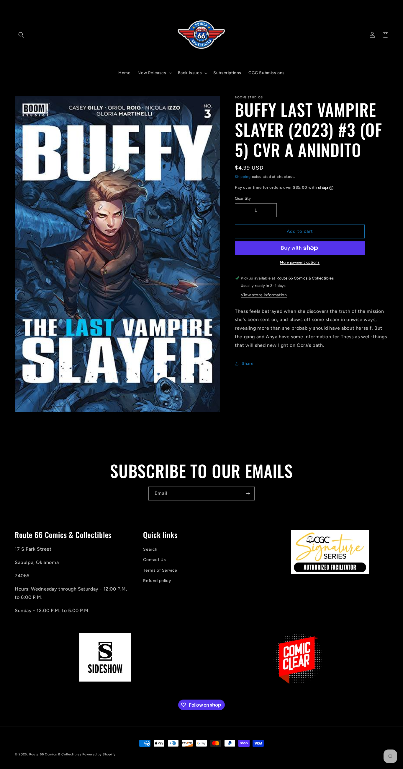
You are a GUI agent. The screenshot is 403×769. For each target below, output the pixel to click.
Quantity (243, 198)
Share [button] (247, 363)
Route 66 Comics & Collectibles (55, 754)
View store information (264, 294)
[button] (21, 34)
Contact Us (154, 559)
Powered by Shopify (99, 754)
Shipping (243, 177)
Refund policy (157, 580)
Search (150, 549)
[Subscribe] (247, 493)
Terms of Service (160, 570)
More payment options (300, 262)
